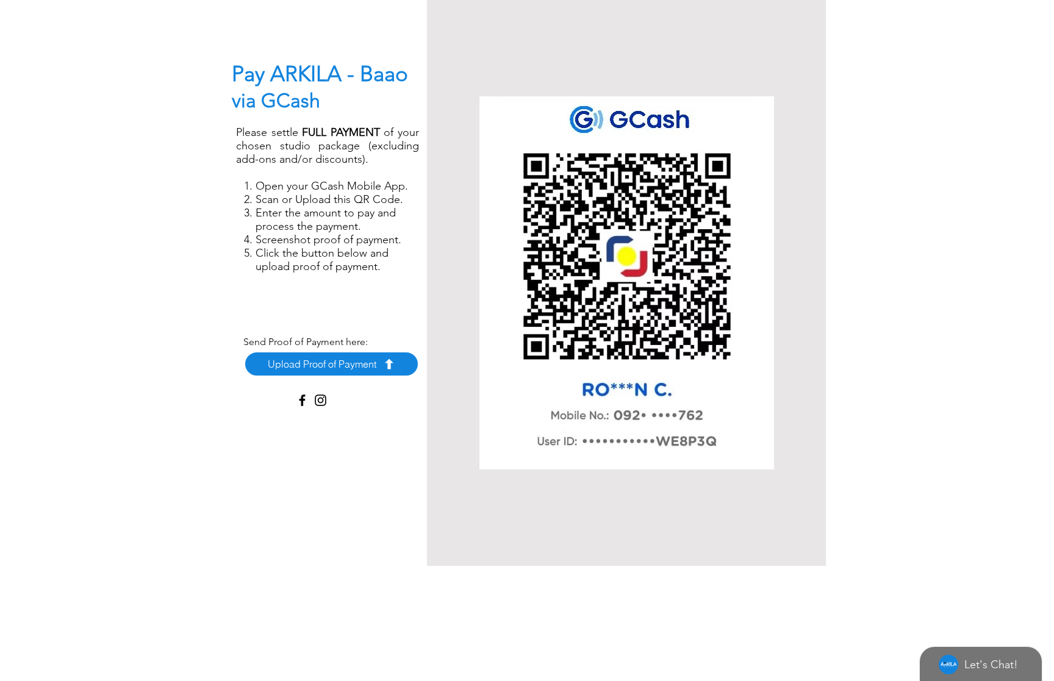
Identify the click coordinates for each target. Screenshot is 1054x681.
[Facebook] (302, 400)
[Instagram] (320, 400)
